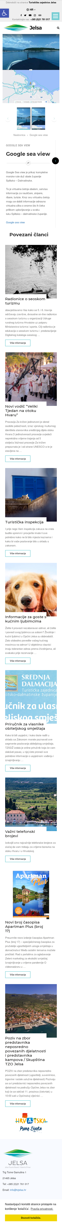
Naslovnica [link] (19, 135)
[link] (4, 13)
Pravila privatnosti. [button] (42, 1208)
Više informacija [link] (18, 342)
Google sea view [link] (39, 135)
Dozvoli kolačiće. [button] (31, 1217)
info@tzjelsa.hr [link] (18, 1190)
